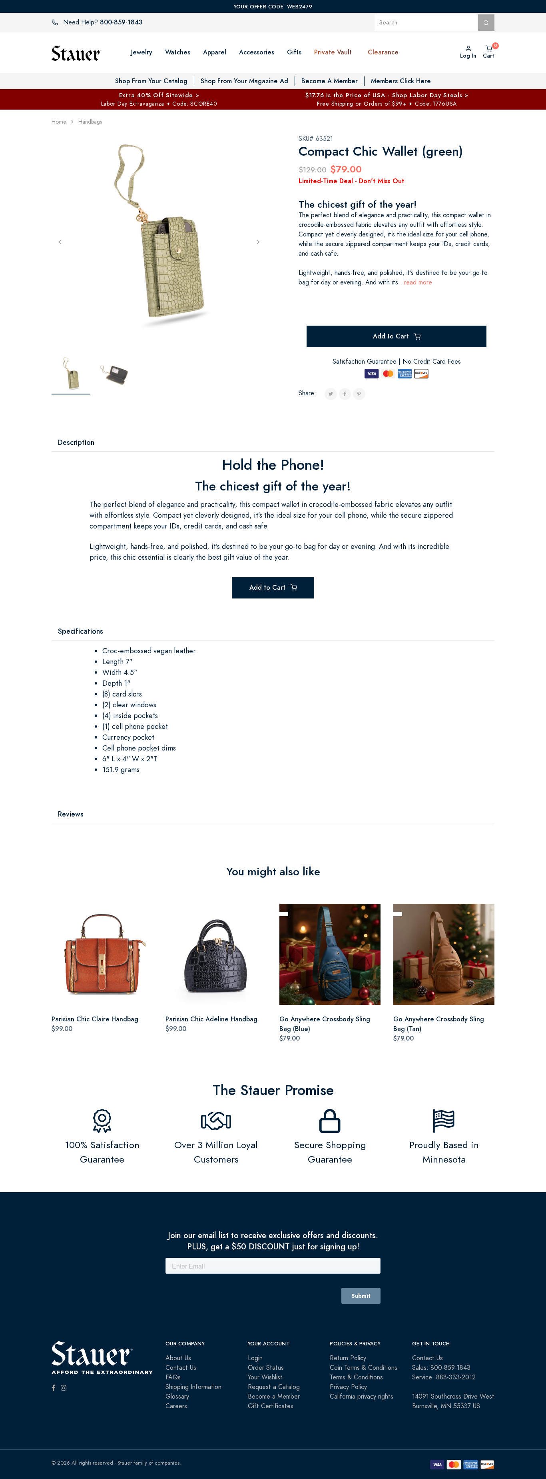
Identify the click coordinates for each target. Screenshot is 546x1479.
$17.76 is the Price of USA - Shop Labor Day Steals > (386, 95)
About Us (178, 1358)
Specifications (80, 631)
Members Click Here (401, 81)
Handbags (90, 122)
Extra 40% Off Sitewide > (159, 95)
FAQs (173, 1377)
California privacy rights (361, 1396)
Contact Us (180, 1367)
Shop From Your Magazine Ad (244, 81)
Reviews (71, 814)
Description (76, 442)
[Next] (258, 241)
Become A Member (329, 81)
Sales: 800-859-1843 (441, 1367)
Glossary (177, 1396)
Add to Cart (392, 336)
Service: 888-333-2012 (444, 1377)
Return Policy (348, 1358)
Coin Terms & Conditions (363, 1367)
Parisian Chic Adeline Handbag (211, 1019)
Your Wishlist (265, 1377)
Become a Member (274, 1396)
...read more (415, 282)
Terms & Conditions (356, 1377)
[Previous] (60, 241)
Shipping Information (193, 1387)
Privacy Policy (348, 1387)
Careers (176, 1406)
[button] (359, 52)
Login (255, 1358)
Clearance (383, 52)
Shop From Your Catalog (151, 81)
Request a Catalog (274, 1387)
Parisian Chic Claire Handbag (95, 1019)
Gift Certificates (270, 1406)
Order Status (266, 1367)
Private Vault (333, 52)
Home (59, 122)
